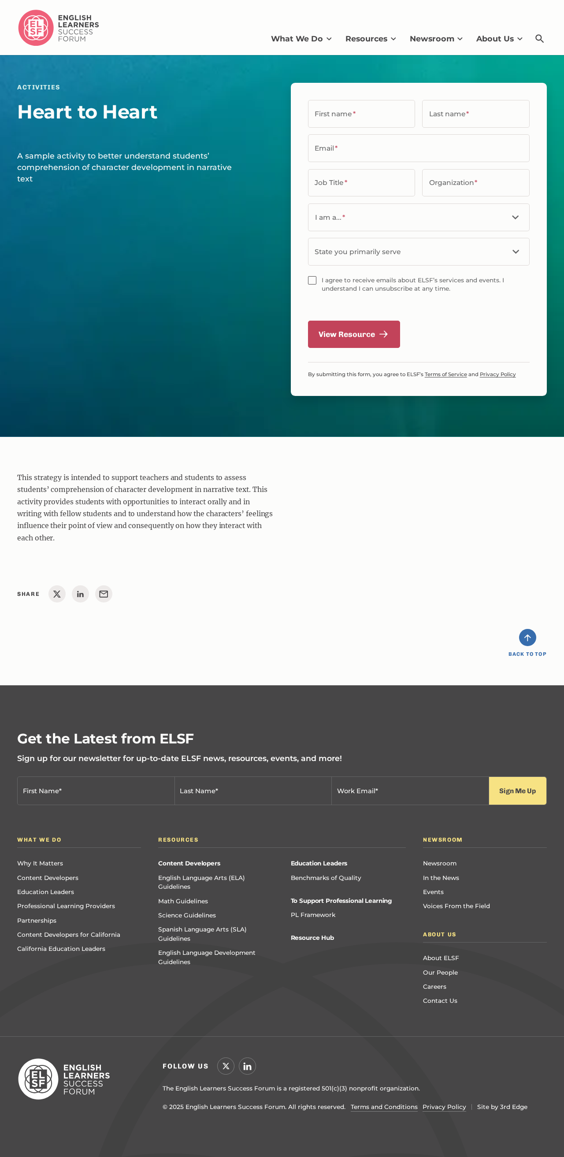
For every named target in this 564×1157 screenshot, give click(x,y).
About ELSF (441, 957)
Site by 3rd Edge (502, 1106)
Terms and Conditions (384, 1106)
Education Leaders (45, 891)
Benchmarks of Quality (326, 877)
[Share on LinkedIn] (80, 594)
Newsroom (439, 863)
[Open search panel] (540, 38)
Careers (434, 986)
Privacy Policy (498, 374)
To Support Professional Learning (342, 900)
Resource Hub (312, 937)
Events (433, 891)
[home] (58, 28)
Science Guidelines (187, 915)
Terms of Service (446, 374)
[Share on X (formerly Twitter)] (57, 594)
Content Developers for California (68, 934)
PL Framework (313, 914)
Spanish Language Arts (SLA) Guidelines (202, 934)
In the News (441, 877)
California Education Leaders (61, 948)
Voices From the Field (456, 905)
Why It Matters (40, 863)
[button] (301, 38)
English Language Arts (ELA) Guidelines (201, 882)
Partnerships (36, 920)
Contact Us (440, 1000)
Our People (440, 972)
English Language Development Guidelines (207, 957)
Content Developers (47, 877)
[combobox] (419, 252)
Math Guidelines (183, 901)
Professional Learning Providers (66, 905)
